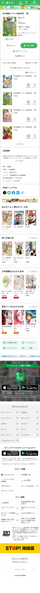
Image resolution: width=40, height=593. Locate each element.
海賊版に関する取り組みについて (8, 520)
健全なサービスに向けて (28, 508)
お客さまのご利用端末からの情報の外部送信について (28, 520)
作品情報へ (19, 56)
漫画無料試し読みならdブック (9, 356)
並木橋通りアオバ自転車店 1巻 (24, 76)
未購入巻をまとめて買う (21, 68)
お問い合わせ (5, 486)
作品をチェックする (21, 51)
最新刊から (34, 72)
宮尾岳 (20, 17)
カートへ (13, 45)
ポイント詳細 (23, 29)
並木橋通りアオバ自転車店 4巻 (24, 127)
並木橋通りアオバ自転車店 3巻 (24, 110)
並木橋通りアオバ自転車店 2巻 (24, 93)
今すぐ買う (30, 45)
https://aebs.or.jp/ (19, 539)
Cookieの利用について (28, 514)
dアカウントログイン (7, 492)
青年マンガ (13, 172)
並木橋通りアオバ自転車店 (18, 175)
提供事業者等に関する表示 (28, 503)
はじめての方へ (9, 475)
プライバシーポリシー (8, 508)
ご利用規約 (5, 503)
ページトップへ (20, 569)
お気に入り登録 (32, 63)
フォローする (23, 18)
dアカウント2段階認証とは (8, 514)
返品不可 (20, 35)
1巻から (27, 72)
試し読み (11, 39)
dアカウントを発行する (20, 558)
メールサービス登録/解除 (7, 480)
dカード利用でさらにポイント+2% (26, 33)
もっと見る (32, 238)
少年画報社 (12, 169)
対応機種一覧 (25, 475)
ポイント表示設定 (27, 486)
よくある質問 (25, 480)
